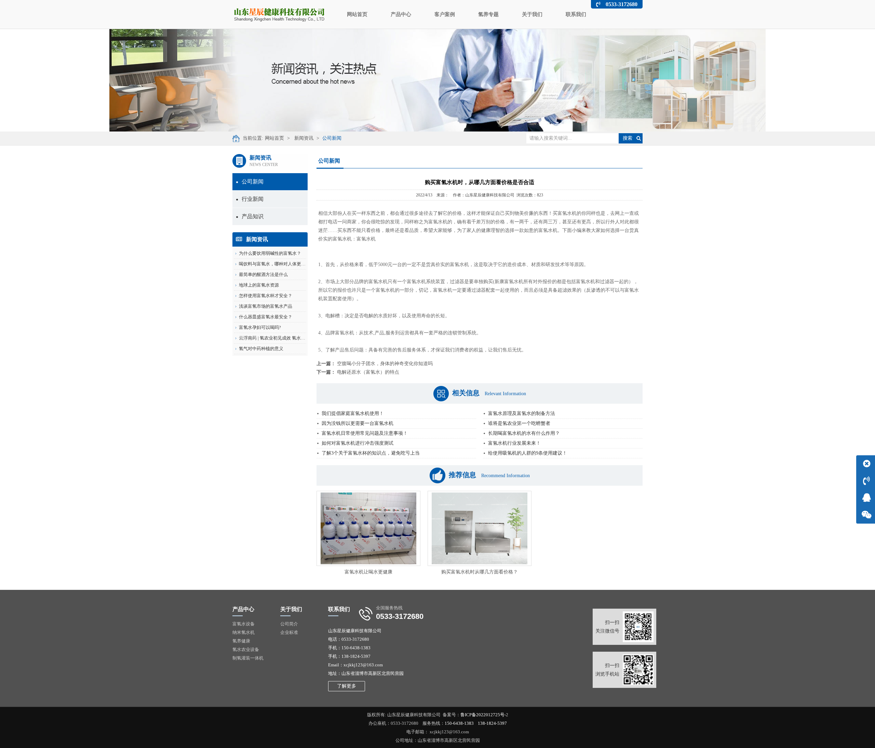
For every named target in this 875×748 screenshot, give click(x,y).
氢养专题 (488, 14)
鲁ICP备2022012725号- (483, 714)
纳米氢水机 (243, 632)
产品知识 (250, 216)
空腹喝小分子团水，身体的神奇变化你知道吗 (385, 363)
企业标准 (289, 632)
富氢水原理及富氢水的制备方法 (521, 413)
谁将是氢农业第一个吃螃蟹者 (519, 423)
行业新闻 (250, 199)
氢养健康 (241, 640)
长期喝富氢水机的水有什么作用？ (524, 433)
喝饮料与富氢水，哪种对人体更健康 (274, 263)
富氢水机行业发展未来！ (514, 443)
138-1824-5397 (492, 723)
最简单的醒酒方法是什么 (263, 274)
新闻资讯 (303, 138)
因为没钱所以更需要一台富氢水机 (357, 423)
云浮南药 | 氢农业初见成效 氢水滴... (273, 338)
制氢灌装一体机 (248, 658)
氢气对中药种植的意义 (261, 348)
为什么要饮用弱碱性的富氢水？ (270, 253)
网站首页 (357, 14)
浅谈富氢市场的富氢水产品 (265, 306)
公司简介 (289, 623)
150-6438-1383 (459, 723)
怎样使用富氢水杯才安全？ (265, 295)
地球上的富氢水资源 (259, 285)
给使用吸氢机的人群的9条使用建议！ (527, 453)
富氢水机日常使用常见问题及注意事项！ (365, 433)
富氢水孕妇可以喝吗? (260, 327)
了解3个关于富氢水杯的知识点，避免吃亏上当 (371, 453)
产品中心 (401, 14)
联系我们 (576, 14)
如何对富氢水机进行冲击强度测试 (357, 443)
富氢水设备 (243, 623)
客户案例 (444, 14)
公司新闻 (331, 138)
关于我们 (532, 14)
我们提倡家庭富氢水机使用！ (353, 413)
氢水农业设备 (245, 649)
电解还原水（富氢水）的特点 (368, 372)
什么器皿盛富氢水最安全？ (265, 316)
